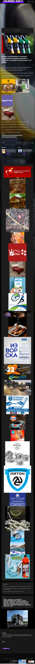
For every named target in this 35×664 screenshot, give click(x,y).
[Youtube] (32, 658)
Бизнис (8, 153)
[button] (3, 643)
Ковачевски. (24, 600)
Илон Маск (19, 600)
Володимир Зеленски (18, 599)
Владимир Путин (10, 599)
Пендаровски (6, 601)
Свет (24, 153)
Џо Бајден (5, 599)
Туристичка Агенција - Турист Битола (22, 601)
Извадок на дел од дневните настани (10, 600)
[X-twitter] (29, 658)
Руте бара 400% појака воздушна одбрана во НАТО (27, 151)
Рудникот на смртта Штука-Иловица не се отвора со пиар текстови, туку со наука (18, 586)
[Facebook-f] (27, 658)
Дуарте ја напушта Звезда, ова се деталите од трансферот (14, 591)
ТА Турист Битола (12, 601)
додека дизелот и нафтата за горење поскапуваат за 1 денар (12, 135)
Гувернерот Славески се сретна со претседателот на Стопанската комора (11, 151)
